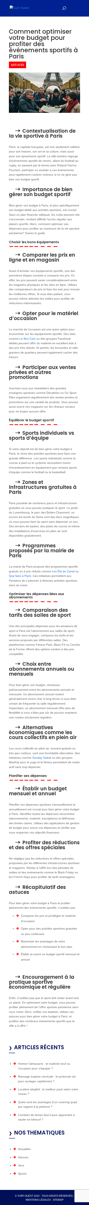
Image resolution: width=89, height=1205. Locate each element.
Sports (22, 1173)
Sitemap (58, 1199)
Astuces (17, 65)
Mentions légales (38, 1199)
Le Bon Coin (27, 338)
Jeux (21, 1165)
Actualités (24, 1149)
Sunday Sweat (41, 757)
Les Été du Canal (63, 571)
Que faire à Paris (20, 575)
